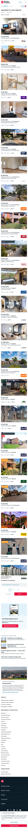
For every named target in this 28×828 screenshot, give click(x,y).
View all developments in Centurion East (10, 584)
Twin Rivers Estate (5, 763)
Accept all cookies (14, 825)
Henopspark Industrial (5, 738)
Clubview (3, 721)
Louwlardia (3, 748)
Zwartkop (3, 765)
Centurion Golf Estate (5, 719)
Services (3, 794)
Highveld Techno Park (5, 774)
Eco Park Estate (4, 771)
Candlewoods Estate (5, 715)
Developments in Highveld (6, 706)
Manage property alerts (10, 626)
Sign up (20, 2)
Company (3, 803)
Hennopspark (4, 736)
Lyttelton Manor (4, 750)
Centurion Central (5, 717)
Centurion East (9, 12)
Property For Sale (5, 786)
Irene (2, 744)
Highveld (3, 742)
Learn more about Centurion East (10, 692)
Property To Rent (5, 790)
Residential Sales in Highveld (7, 700)
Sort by (23, 14)
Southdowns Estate (5, 761)
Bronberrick (3, 713)
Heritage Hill (3, 740)
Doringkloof (3, 729)
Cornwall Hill (3, 723)
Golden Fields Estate (5, 734)
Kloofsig (3, 746)
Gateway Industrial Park (6, 731)
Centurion (3, 12)
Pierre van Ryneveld (5, 754)
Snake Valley (3, 759)
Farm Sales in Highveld (6, 704)
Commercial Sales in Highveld (7, 702)
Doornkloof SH (4, 727)
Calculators (4, 799)
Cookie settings (14, 822)
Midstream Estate (5, 752)
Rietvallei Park (4, 757)
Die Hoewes (3, 725)
